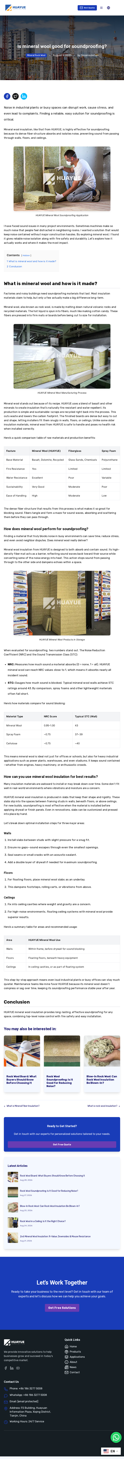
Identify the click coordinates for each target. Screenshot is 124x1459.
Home (73, 1346)
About (73, 1362)
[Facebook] (5, 1368)
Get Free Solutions (62, 1308)
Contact (75, 1372)
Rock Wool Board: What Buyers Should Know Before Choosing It (21, 1079)
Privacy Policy (69, 1442)
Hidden (26, 255)
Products (75, 1351)
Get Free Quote (62, 1144)
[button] (101, 7)
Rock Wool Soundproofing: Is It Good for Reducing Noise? (59, 1081)
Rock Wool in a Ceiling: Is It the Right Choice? (43, 1221)
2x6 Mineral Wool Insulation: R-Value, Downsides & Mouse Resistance (55, 1236)
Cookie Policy (69, 1450)
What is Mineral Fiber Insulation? (23, 1106)
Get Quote (89, 8)
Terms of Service (92, 1442)
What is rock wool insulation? (102, 1106)
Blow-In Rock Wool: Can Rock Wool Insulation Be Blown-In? (102, 1079)
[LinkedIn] (12, 1368)
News (73, 1367)
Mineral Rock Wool (36, 55)
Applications (77, 1356)
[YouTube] (18, 1368)
